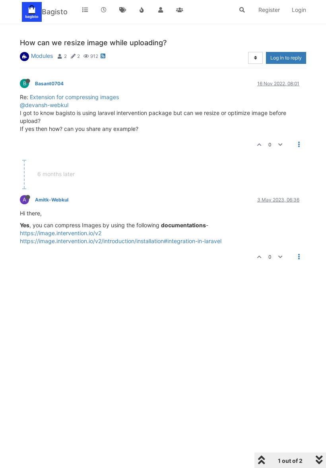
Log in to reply (286, 58)
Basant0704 (49, 83)
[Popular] (141, 10)
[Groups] (179, 10)
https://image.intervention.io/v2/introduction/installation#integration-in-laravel (120, 241)
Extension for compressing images (74, 97)
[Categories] (85, 10)
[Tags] (122, 10)
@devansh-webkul (44, 105)
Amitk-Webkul (51, 200)
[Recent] (104, 10)
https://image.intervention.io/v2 (60, 233)
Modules (42, 55)
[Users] (160, 10)
